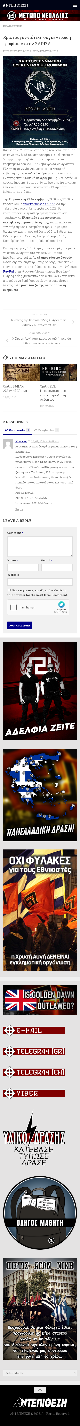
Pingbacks (48, 430)
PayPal (8, 271)
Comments (19, 430)
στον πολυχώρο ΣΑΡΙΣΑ (39, 204)
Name (12, 560)
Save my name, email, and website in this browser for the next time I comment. (37, 592)
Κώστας (21, 441)
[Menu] (75, 5)
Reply (19, 509)
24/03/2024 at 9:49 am (45, 441)
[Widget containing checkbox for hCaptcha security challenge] (38, 607)
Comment (15, 533)
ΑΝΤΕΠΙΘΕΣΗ (15, 5)
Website (13, 575)
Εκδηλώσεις (12, 26)
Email (46, 560)
